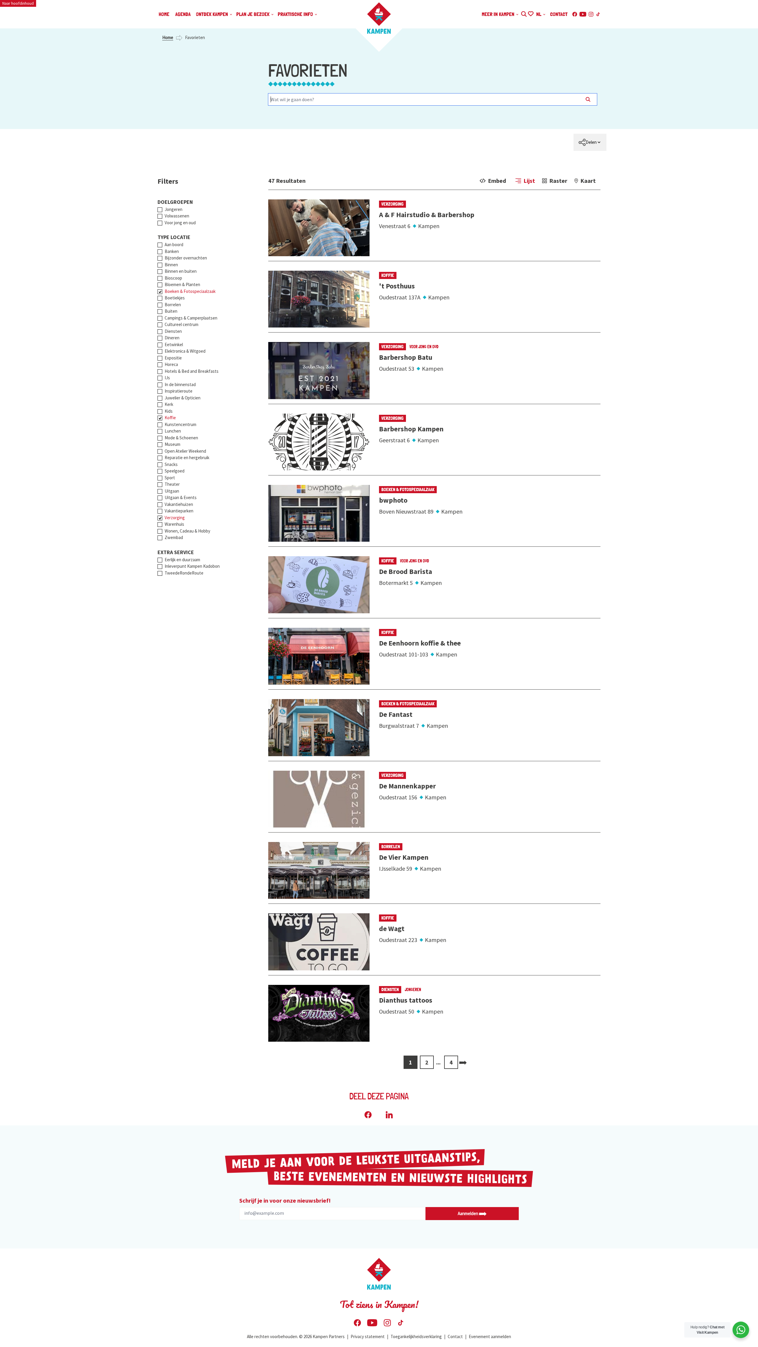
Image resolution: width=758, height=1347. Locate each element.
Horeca (171, 364)
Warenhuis (174, 524)
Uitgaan (172, 491)
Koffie (170, 417)
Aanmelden (468, 1213)
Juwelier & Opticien (182, 398)
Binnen (171, 264)
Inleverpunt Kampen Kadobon (192, 566)
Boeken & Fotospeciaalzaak (190, 291)
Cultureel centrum (181, 324)
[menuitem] (590, 142)
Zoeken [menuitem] (523, 13)
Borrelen (173, 304)
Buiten (171, 311)
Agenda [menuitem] (183, 14)
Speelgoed (174, 471)
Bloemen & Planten (182, 284)
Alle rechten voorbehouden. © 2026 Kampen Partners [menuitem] (296, 1336)
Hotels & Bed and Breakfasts (192, 371)
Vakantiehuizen (179, 504)
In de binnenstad (180, 384)
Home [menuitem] (164, 14)
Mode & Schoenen (181, 438)
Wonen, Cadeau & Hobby (187, 531)
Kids (169, 411)
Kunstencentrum (180, 424)
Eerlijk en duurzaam (182, 559)
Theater (172, 484)
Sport (170, 477)
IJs (167, 377)
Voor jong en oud (180, 222)
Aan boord (174, 244)
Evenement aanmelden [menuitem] (490, 1336)
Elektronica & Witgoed (185, 351)
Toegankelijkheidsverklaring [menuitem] (416, 1336)
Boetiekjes (175, 298)
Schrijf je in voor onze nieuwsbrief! (285, 1200)
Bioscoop (173, 278)
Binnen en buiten (181, 271)
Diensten (173, 331)
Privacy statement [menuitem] (368, 1336)
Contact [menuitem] (559, 14)
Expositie (173, 358)
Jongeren (173, 209)
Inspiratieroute (178, 391)
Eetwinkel (174, 344)
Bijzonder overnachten (186, 258)
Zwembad (174, 537)
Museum (172, 444)
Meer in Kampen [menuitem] (498, 14)
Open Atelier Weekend (185, 451)
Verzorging (175, 517)
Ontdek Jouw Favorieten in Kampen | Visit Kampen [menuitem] (530, 13)
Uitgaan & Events (181, 497)
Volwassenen (177, 216)
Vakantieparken (179, 511)
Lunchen (173, 431)
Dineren (172, 338)
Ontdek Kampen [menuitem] (212, 14)
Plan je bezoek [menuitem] (253, 14)
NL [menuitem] (539, 14)
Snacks (171, 464)
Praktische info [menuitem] (296, 14)
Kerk (169, 404)
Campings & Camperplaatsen (191, 318)
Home (167, 37)
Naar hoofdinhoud (18, 3)
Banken (172, 251)
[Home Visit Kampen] (379, 18)
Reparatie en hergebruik (187, 457)
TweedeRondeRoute (184, 573)
